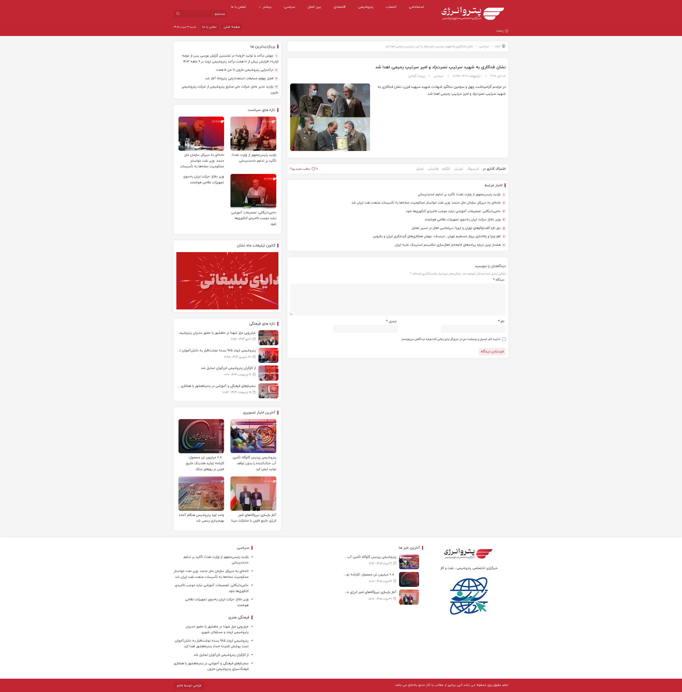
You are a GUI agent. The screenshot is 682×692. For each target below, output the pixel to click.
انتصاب (391, 7)
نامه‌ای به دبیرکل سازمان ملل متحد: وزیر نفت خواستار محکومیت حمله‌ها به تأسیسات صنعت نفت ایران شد (428, 203)
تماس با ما (238, 7)
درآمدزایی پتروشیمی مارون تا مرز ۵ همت (246, 70)
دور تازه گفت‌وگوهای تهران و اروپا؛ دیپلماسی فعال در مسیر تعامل (458, 228)
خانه (497, 46)
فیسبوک (473, 169)
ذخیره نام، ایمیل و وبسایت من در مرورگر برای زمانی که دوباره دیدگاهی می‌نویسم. (450, 339)
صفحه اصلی (232, 27)
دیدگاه (498, 280)
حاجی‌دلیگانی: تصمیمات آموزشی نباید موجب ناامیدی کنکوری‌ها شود (455, 211)
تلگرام (446, 169)
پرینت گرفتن (416, 76)
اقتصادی (340, 7)
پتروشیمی (365, 7)
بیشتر (267, 7)
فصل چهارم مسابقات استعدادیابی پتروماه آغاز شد (241, 78)
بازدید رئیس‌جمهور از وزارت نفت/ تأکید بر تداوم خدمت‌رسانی (461, 194)
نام (501, 321)
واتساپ (433, 169)
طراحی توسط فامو (189, 685)
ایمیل (420, 169)
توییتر (458, 169)
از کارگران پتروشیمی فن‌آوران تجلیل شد (221, 655)
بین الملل (314, 7)
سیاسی (289, 7)
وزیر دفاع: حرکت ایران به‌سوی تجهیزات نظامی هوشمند (465, 219)
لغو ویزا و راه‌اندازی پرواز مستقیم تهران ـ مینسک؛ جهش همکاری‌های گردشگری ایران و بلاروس (439, 236)
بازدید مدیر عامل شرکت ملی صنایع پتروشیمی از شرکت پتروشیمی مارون (230, 90)
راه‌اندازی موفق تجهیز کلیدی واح (483, 31)
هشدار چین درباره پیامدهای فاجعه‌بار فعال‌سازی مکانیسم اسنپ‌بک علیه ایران (450, 245)
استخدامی (416, 7)
